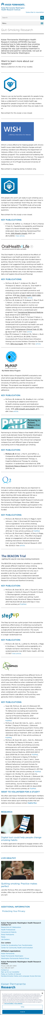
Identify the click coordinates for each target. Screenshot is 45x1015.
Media (3, 937)
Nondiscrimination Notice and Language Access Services (21, 976)
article (30, 298)
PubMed (36, 531)
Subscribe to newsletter (35, 12)
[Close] (42, 993)
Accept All (22, 1011)
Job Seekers (5, 939)
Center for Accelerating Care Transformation (16, 945)
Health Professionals (8, 929)
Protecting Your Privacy (13, 911)
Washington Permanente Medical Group (15, 958)
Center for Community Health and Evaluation (17, 947)
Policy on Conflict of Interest (11, 974)
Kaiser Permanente (7, 953)
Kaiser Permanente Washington (12, 956)
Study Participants (7, 934)
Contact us (5, 970)
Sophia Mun (32, 803)
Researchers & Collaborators (11, 927)
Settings (22, 1006)
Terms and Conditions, (9, 1003)
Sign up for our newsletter (10, 972)
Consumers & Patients (8, 932)
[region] (22, 1002)
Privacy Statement (18, 1003)
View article (19, 236)
